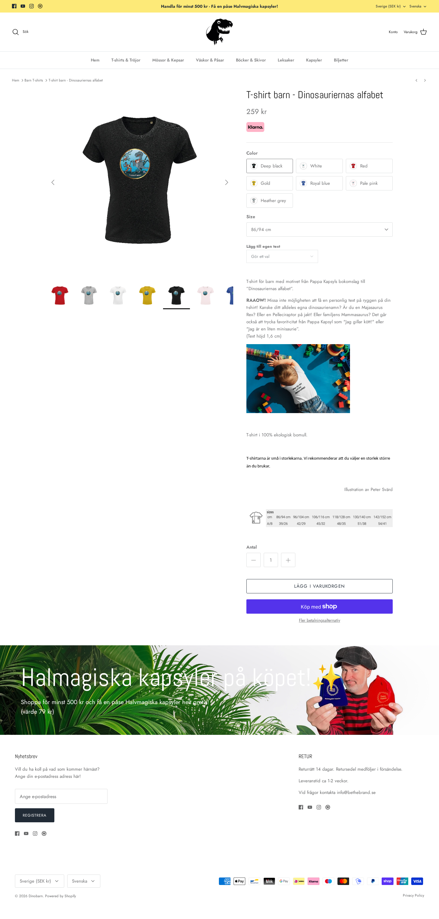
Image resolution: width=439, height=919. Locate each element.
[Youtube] (23, 6)
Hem (95, 60)
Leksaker (286, 60)
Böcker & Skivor (251, 60)
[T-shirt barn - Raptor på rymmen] (425, 80)
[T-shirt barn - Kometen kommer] (416, 80)
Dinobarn (36, 896)
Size (250, 217)
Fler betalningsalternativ (319, 620)
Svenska (415, 6)
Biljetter (341, 60)
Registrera (35, 815)
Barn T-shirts (33, 80)
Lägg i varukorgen (319, 586)
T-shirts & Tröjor (125, 60)
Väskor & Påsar (210, 60)
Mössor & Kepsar (168, 60)
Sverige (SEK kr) (388, 6)
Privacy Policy (413, 895)
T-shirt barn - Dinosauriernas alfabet (76, 80)
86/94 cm (261, 229)
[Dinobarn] (219, 32)
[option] (139, 182)
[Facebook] (14, 6)
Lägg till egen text (263, 246)
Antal (251, 547)
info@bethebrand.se (356, 792)
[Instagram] (31, 6)
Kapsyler (314, 60)
